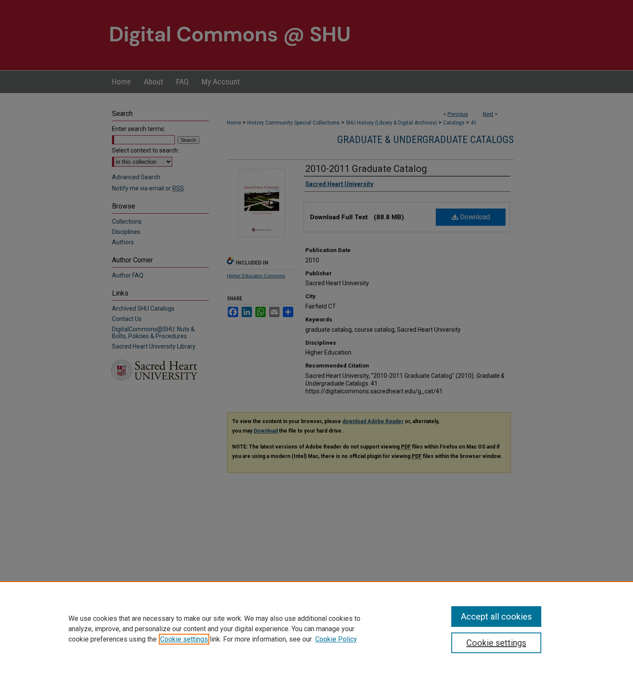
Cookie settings (184, 639)
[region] (316, 628)
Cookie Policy (336, 639)
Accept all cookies (496, 616)
